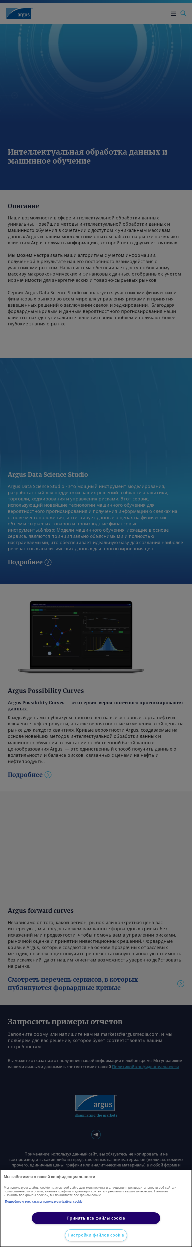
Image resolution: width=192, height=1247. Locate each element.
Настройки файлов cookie (96, 1235)
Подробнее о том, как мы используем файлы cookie (43, 1201)
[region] (96, 1208)
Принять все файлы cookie (96, 1218)
